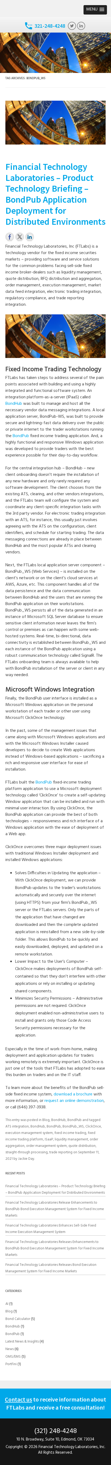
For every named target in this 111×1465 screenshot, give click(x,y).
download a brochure (73, 1094)
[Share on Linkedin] (29, 237)
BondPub (21, 436)
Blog (46, 1120)
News (9, 1349)
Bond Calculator (17, 1319)
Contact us (18, 1399)
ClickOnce (93, 1126)
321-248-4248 (49, 25)
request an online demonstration (74, 1100)
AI (6, 1304)
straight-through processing (26, 1152)
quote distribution (82, 1146)
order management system (46, 1146)
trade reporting (60, 1152)
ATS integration (17, 1126)
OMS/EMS (13, 1356)
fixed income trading (70, 1133)
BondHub (13, 403)
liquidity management (71, 1139)
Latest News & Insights (22, 1341)
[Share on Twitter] (19, 237)
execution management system (29, 1133)
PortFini (11, 1364)
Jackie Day (26, 1159)
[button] (95, 10)
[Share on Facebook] (9, 237)
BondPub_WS (73, 1126)
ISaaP (49, 1139)
